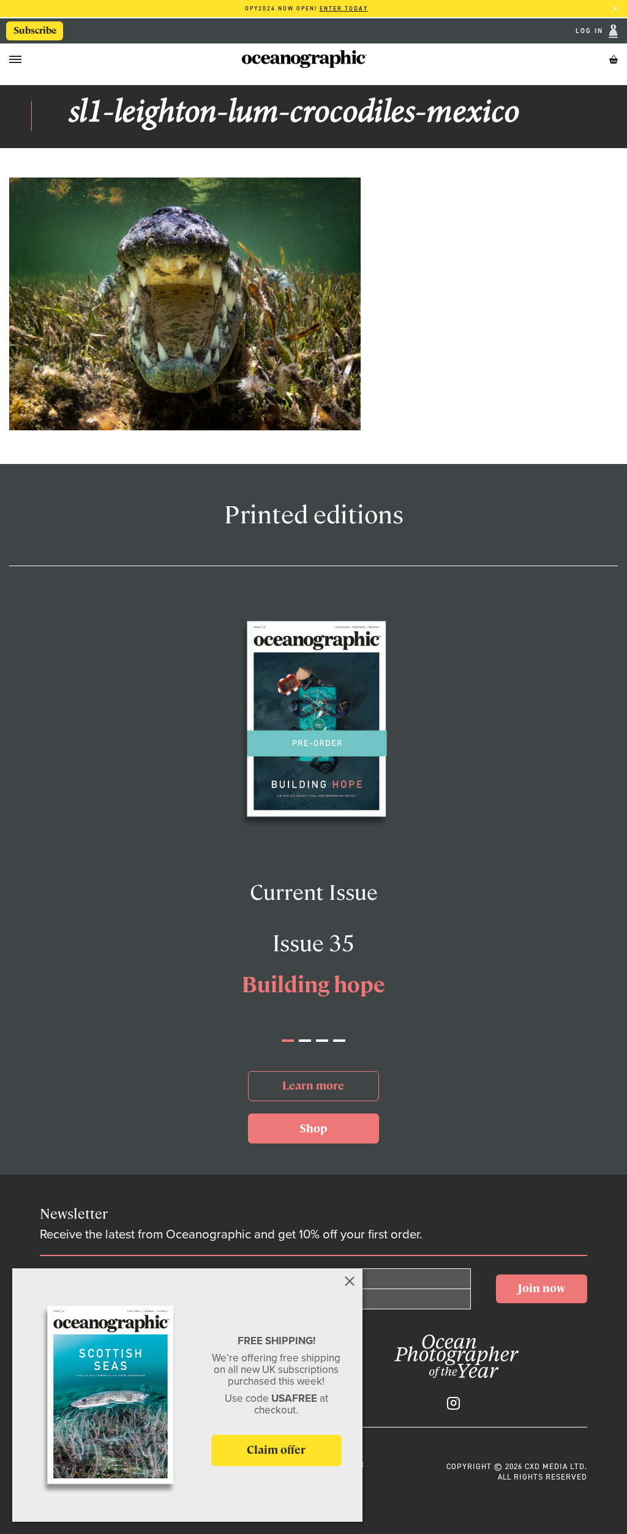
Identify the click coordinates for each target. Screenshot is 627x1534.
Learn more (313, 1086)
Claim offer (276, 1450)
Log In (591, 31)
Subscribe (34, 30)
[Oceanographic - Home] (304, 59)
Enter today (344, 8)
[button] (288, 1040)
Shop (313, 1128)
